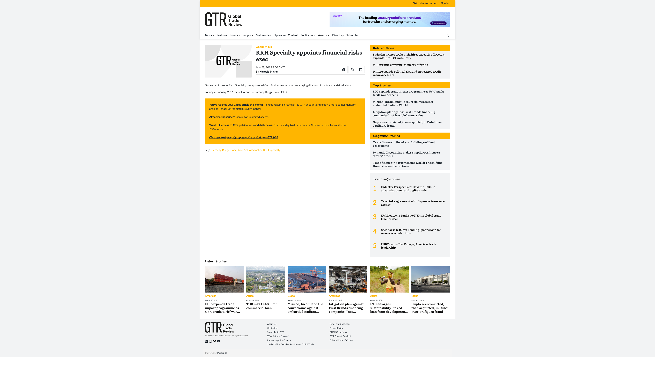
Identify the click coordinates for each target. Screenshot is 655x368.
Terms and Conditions (340, 324)
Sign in (445, 3)
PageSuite (222, 353)
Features (222, 35)
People (247, 35)
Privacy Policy (336, 328)
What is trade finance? (278, 336)
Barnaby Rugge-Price (224, 150)
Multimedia (263, 35)
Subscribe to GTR (275, 332)
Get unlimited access (425, 3)
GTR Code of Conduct (340, 336)
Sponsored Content (286, 35)
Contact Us (272, 328)
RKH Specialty (271, 150)
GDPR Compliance (338, 332)
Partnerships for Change (279, 340)
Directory (338, 35)
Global (291, 296)
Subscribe (352, 35)
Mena (414, 296)
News (208, 35)
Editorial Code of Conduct (342, 340)
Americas (210, 296)
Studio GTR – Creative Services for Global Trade (290, 344)
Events (234, 35)
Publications (308, 35)
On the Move (264, 46)
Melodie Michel (269, 71)
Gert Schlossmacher (250, 150)
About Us (271, 324)
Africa (250, 296)
